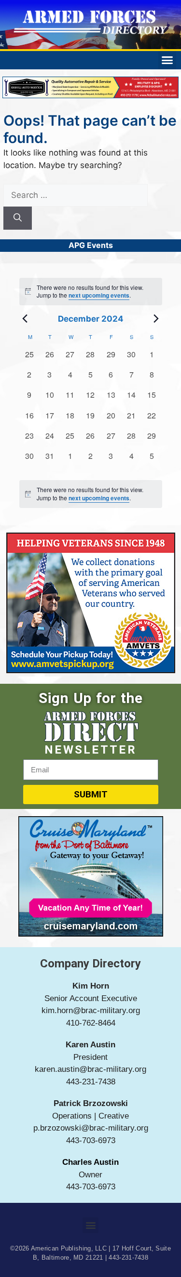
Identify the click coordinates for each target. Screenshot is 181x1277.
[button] (167, 60)
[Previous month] (25, 319)
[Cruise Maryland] (90, 933)
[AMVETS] (90, 670)
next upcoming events (99, 295)
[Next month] (156, 319)
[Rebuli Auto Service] (90, 95)
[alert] (90, 494)
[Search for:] (75, 195)
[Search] (17, 218)
